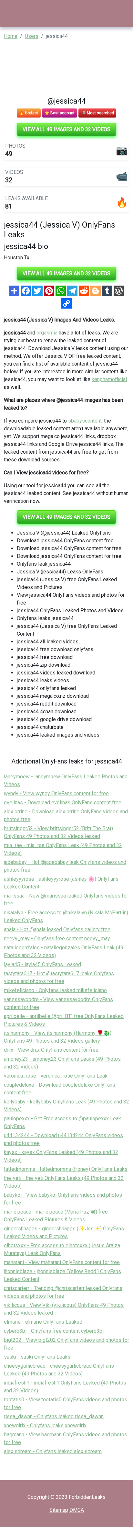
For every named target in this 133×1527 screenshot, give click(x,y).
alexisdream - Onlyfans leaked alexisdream (53, 1451)
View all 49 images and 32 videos (66, 129)
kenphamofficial (109, 379)
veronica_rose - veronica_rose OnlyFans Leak (55, 1076)
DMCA (76, 1510)
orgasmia (46, 333)
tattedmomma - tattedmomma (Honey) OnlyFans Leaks (66, 1169)
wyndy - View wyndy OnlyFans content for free (56, 793)
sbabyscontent (85, 421)
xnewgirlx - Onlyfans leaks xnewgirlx (45, 1425)
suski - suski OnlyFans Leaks (37, 1357)
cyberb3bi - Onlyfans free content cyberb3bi (54, 1331)
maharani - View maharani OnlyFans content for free (62, 1262)
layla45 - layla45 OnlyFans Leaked (42, 964)
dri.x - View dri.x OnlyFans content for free (51, 1050)
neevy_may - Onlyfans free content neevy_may (57, 938)
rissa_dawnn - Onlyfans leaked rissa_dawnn (54, 1416)
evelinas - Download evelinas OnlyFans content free (62, 802)
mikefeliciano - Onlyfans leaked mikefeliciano (55, 990)
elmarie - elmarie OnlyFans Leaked (43, 1322)
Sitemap (58, 1510)
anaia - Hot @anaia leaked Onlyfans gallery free (57, 929)
